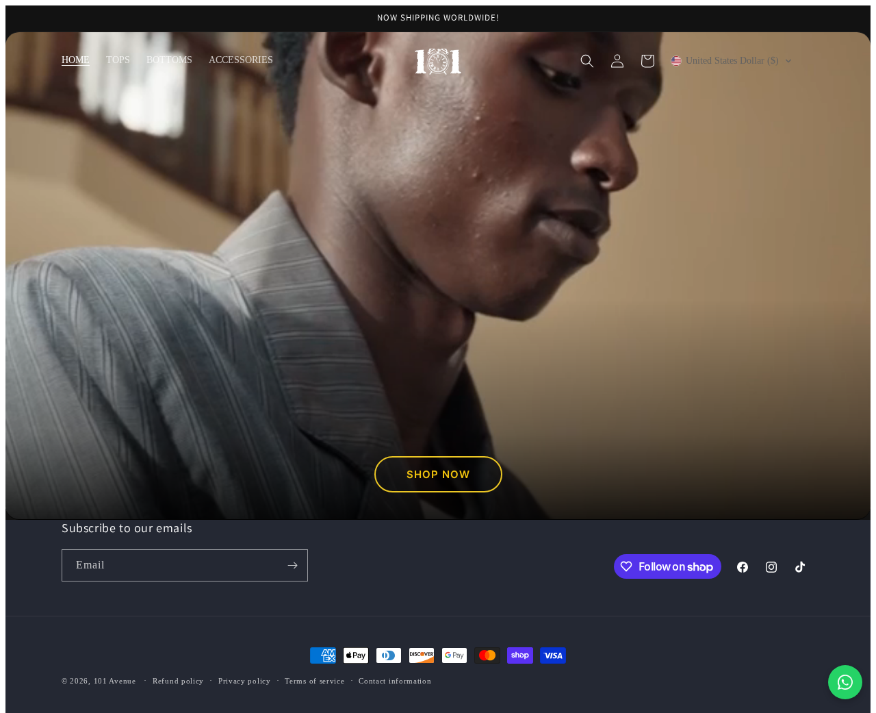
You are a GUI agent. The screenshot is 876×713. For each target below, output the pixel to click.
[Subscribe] (292, 565)
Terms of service (314, 681)
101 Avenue (116, 681)
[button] (587, 61)
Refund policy (178, 681)
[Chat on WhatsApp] (845, 682)
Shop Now (438, 474)
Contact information (395, 681)
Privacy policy (244, 681)
